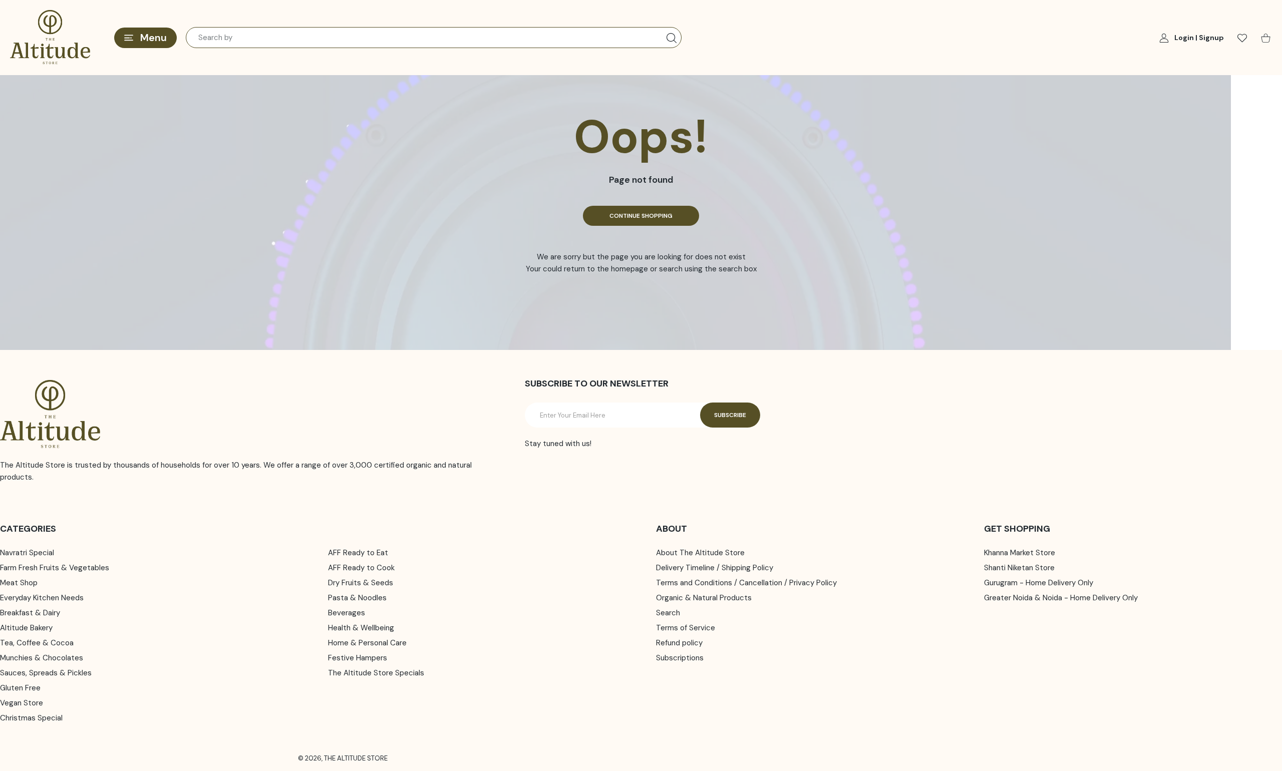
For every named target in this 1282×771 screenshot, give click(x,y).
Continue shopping (641, 216)
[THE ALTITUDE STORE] (50, 37)
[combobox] (434, 37)
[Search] (672, 38)
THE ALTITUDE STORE (356, 758)
